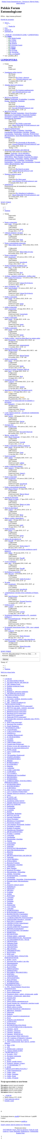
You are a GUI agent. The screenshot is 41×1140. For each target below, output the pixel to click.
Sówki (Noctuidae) (31, 113)
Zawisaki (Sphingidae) (17, 113)
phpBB (17, 1116)
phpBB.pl (24, 1121)
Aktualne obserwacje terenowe (14, 85)
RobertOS (11, 404)
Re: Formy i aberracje (22, 77)
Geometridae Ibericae (11, 380)
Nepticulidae (18, 134)
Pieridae (7, 101)
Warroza (22, 409)
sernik (14, 79)
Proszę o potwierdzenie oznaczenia (15, 243)
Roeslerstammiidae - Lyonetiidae (14, 160)
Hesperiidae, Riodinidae (17, 101)
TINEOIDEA (9, 157)
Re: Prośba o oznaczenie (23, 123)
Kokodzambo (12, 426)
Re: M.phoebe (20, 106)
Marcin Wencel (13, 489)
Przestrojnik (12, 340)
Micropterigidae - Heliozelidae (14, 158)
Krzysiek (15, 108)
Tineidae (32, 132)
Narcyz (10, 392)
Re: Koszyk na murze (22, 169)
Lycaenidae (31, 99)
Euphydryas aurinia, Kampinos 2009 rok (17, 369)
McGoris (11, 573)
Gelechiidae (28, 130)
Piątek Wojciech (25, 636)
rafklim (10, 458)
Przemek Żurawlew (26, 601)
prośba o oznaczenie (11, 307)
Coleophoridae (9, 134)
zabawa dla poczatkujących (13, 539)
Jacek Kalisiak (12, 288)
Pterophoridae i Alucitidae (21, 132)
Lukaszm (11, 381)
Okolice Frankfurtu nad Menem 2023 (16, 265)
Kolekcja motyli (9, 605)
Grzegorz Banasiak (18, 144)
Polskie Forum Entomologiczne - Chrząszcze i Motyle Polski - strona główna (20, 2)
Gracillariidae (9, 132)
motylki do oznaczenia (11, 497)
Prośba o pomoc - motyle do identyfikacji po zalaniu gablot (22, 338)
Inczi (9, 267)
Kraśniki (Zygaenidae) (25, 116)
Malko (10, 553)
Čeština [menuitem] (14, 40)
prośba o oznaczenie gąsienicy (14, 466)
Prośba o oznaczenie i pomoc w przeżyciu (17, 445)
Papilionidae (14, 99)
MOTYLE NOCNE (11, 111)
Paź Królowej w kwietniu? (13, 572)
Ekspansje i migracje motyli (13, 174)
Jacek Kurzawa (16, 181)
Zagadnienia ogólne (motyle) (13, 72)
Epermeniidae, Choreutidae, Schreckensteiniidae (19, 162)
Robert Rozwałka (25, 646)
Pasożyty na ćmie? (10, 456)
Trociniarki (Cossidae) (11, 116)
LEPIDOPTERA (9, 60)
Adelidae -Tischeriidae (30, 158)
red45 (10, 520)
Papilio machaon (10, 528)
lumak (10, 298)
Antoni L (11, 468)
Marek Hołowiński (18, 125)
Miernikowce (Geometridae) (13, 115)
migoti (10, 447)
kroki (10, 224)
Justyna (10, 416)
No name (7, 582)
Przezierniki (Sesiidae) (29, 115)
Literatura (7, 137)
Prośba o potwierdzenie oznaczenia (15, 487)
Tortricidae (26, 134)
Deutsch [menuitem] (14, 43)
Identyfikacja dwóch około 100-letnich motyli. (18, 390)
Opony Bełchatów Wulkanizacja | (19, 1131)
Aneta (21, 452)
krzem (10, 530)
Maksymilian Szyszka (15, 245)
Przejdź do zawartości (7, 19)
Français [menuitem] (13, 41)
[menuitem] (11, 26)
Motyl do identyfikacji (11, 508)
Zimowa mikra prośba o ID (13, 348)
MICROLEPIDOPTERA (12, 129)
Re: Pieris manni (21, 179)
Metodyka (37, 135)
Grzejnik (22, 442)
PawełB (10, 541)
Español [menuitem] (17, 54)
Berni (21, 515)
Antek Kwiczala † (25, 579)
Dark (9, 234)
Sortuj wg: (24, 654)
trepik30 (14, 171)
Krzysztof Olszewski (26, 432)
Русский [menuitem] (14, 50)
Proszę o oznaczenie (11, 255)
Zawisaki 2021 (9, 425)
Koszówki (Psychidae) (31, 157)
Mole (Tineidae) (18, 157)
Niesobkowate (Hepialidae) (13, 118)
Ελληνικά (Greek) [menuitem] (16, 45)
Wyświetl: (5, 654)
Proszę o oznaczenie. (11, 222)
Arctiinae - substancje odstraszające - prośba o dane (20, 276)
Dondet (22, 397)
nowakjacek (12, 257)
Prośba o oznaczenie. (11, 297)
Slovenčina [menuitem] (15, 52)
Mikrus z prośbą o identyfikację (14, 518)
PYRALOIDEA (10, 155)
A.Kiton (10, 606)
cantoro (10, 509)
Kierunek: (5, 655)
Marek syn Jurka (13, 499)
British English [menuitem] (16, 38)
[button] (7, 210)
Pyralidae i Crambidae (17, 130)
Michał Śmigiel (13, 350)
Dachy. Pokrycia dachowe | (20, 1129)
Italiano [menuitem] (13, 47)
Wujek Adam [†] (25, 546)
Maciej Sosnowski (13, 437)
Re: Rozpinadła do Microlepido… (26, 142)
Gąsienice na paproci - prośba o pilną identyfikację (20, 639)
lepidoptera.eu (9, 184)
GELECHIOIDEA (23, 153)
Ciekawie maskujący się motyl (14, 233)
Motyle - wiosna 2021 (11, 435)
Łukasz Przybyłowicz (14, 278)
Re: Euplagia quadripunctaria (25, 90)
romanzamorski (24, 345)
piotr (13, 92)
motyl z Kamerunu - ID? (12, 286)
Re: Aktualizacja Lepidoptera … (25, 193)
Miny (22, 164)
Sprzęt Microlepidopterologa (24, 135)
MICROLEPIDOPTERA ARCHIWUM (17, 150)
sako (9, 563)
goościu (22, 387)
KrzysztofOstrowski (14, 618)
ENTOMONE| (7, 1129)
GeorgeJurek (12, 309)
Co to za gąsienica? (10, 561)
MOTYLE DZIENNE (11, 97)
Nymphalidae (23, 99)
